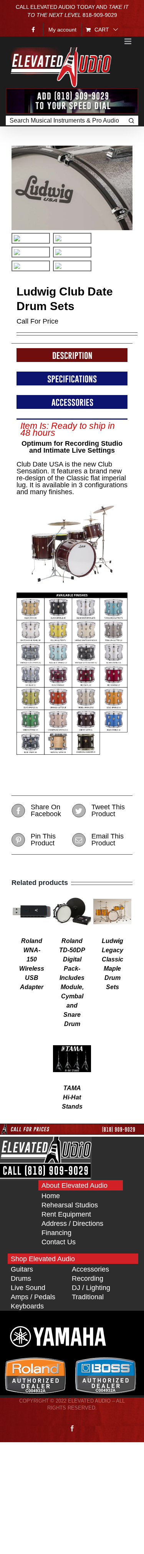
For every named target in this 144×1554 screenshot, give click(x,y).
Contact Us (58, 1242)
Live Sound (28, 1288)
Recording (87, 1278)
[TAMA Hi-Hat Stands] (72, 1043)
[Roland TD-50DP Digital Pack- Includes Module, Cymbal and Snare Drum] (72, 896)
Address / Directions (72, 1223)
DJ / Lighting (91, 1288)
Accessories (90, 1269)
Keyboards (27, 1306)
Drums (21, 1278)
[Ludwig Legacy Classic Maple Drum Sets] (112, 896)
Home (50, 1196)
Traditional (88, 1297)
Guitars (22, 1269)
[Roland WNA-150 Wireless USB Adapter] (32, 896)
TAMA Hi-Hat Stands (72, 1097)
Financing (56, 1233)
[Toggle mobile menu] (128, 41)
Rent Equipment (66, 1214)
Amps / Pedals (33, 1297)
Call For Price (37, 321)
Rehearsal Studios (69, 1205)
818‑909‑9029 (100, 15)
